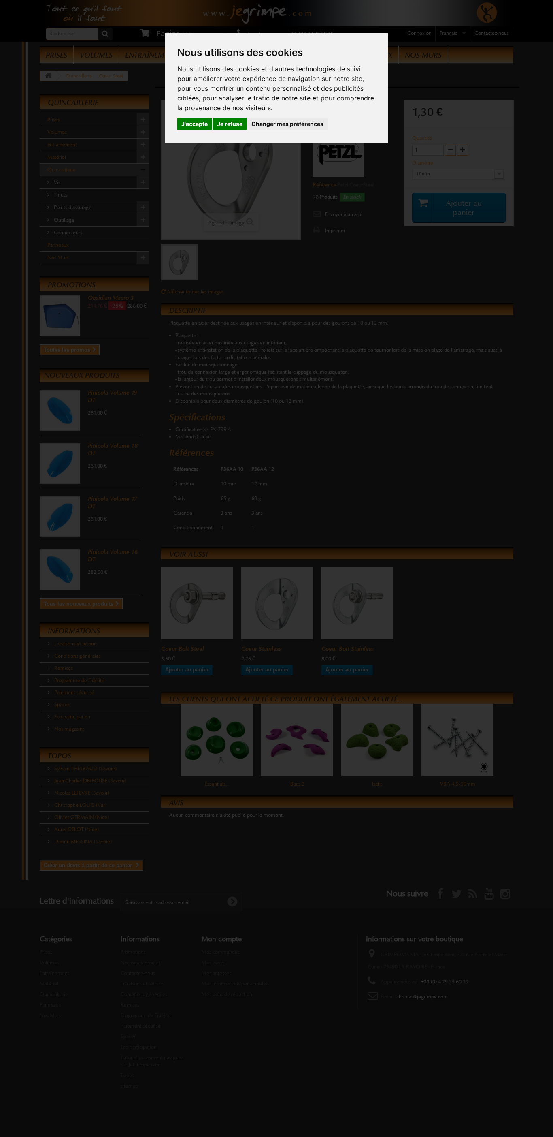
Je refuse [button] (229, 123)
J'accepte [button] (194, 123)
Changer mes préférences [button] (287, 123)
